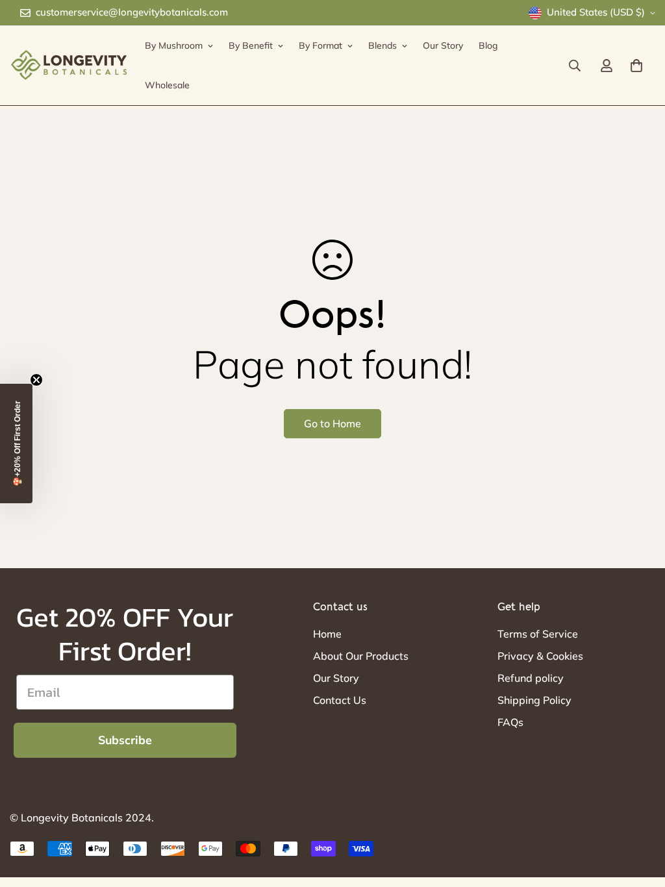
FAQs (510, 722)
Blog (488, 45)
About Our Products (360, 655)
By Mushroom (174, 45)
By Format (320, 45)
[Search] (575, 65)
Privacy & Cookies (540, 655)
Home (327, 633)
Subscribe (125, 740)
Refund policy (530, 677)
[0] (636, 66)
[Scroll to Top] (640, 816)
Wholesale (167, 85)
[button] (16, 443)
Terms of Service (537, 633)
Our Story (443, 45)
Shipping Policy (534, 699)
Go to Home (332, 423)
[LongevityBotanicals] (68, 66)
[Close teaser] (36, 379)
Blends (382, 45)
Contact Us (339, 699)
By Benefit (251, 45)
